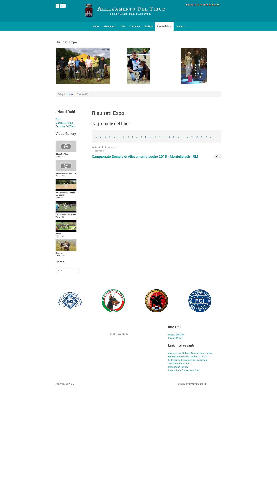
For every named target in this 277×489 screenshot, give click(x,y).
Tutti (58, 119)
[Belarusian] (189, 5)
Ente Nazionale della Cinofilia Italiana (187, 356)
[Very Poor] (106, 147)
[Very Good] (93, 147)
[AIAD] (113, 300)
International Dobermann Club (183, 370)
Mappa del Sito (176, 334)
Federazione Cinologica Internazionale (187, 360)
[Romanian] (212, 5)
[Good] (96, 147)
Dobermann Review (178, 366)
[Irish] (201, 5)
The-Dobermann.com (179, 363)
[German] (198, 5)
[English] (192, 5)
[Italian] (186, 5)
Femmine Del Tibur (65, 126)
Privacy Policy (175, 338)
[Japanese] (204, 5)
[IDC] (156, 300)
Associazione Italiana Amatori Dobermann (190, 353)
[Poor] (102, 147)
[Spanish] (218, 5)
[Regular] (99, 147)
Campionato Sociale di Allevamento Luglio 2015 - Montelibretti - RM (145, 156)
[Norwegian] (207, 5)
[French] (195, 5)
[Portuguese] (209, 5)
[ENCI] (70, 300)
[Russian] (215, 5)
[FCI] (199, 300)
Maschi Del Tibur (64, 122)
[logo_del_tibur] (125, 10)
